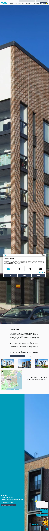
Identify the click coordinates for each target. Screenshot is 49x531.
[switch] (19, 269)
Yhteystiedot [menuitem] (25, 0)
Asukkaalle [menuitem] (28, 3)
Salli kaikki (38, 275)
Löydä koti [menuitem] (43, 3)
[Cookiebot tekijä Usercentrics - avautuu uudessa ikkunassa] (41, 255)
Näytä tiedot (41, 272)
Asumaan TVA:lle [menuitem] (13, 3)
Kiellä (10, 275)
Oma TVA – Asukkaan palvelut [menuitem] (41, 0)
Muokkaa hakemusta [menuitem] (31, 0)
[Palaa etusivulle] (4, 3)
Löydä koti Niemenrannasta (7, 505)
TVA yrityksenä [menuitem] (36, 3)
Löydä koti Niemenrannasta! (16, 356)
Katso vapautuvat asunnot (32, 356)
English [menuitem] (21, 0)
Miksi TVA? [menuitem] (23, 3)
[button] (10, 380)
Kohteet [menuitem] (19, 3)
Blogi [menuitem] (32, 3)
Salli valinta (24, 275)
